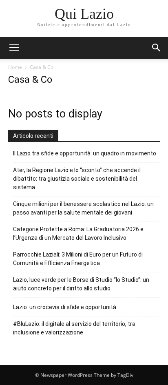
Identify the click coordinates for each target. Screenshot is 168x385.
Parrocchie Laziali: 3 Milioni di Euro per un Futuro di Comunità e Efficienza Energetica (78, 258)
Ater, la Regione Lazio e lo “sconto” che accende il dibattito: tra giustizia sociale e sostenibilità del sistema (77, 178)
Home (15, 67)
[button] (156, 48)
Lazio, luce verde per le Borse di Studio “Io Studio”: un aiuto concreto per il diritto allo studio (81, 284)
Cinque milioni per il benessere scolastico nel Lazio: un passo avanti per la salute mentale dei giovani (83, 208)
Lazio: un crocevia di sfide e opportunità (64, 307)
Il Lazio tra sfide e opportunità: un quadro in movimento (84, 153)
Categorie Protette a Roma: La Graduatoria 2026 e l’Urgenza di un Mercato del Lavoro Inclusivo (78, 233)
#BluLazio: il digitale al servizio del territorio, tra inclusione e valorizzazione (74, 328)
